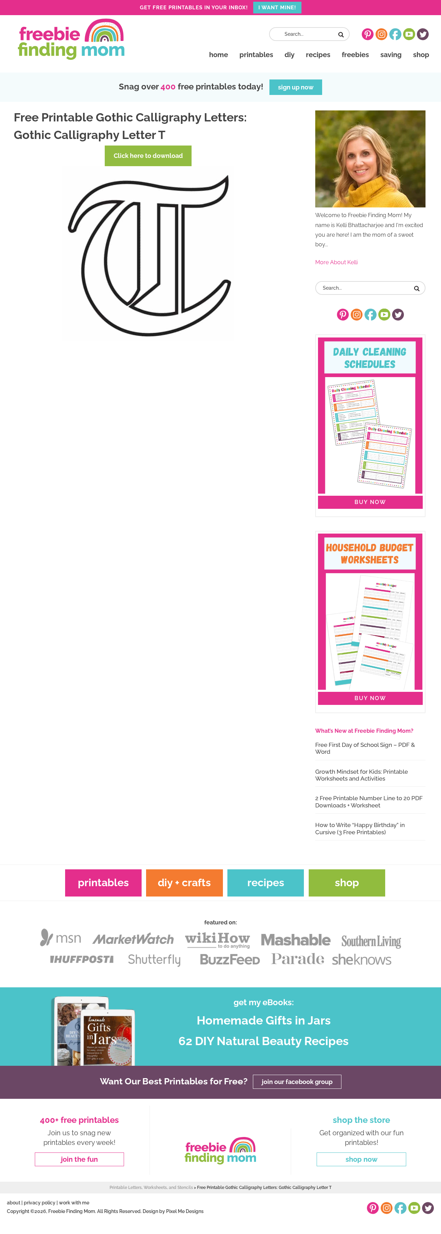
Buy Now (370, 502)
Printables (103, 883)
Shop (347, 883)
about (13, 1202)
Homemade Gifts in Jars (264, 1020)
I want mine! (277, 7)
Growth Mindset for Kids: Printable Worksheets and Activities (361, 775)
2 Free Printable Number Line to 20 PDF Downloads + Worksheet (369, 801)
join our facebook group (297, 1081)
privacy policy (39, 1202)
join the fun (79, 1159)
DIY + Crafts (184, 883)
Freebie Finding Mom (71, 39)
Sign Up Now (296, 87)
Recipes (265, 883)
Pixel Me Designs (185, 1211)
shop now (362, 1159)
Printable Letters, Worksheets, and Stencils (151, 1187)
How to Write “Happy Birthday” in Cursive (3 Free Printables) (360, 828)
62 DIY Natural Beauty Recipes (263, 1041)
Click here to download (148, 155)
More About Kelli (336, 262)
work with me (74, 1202)
